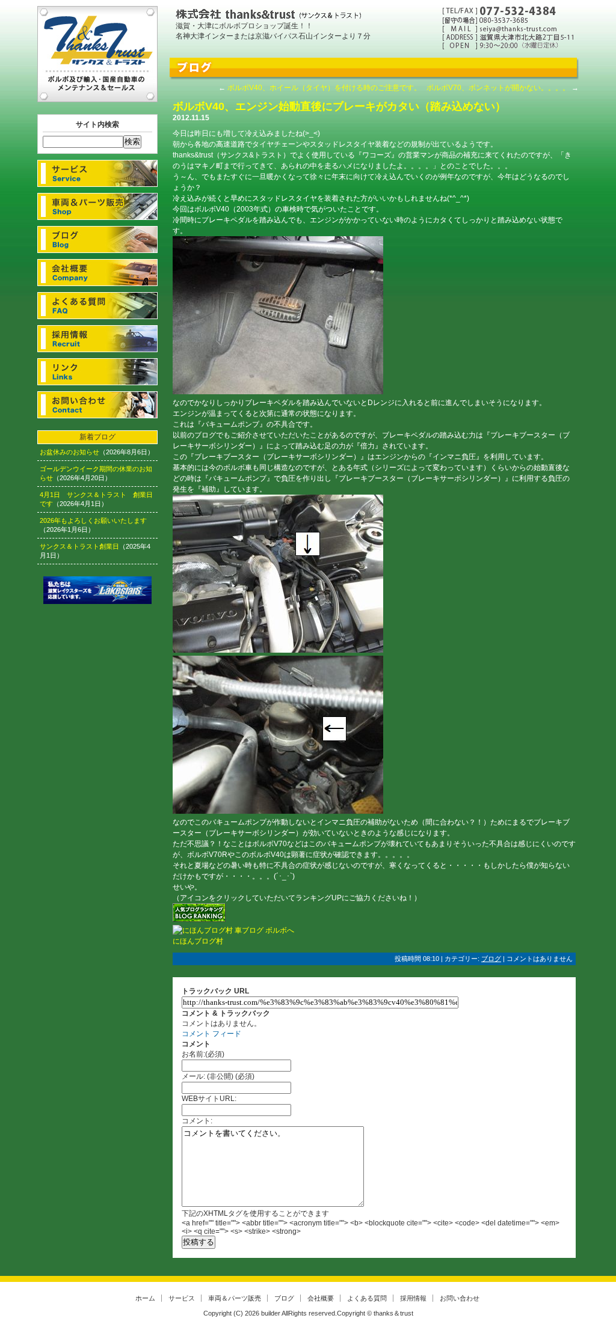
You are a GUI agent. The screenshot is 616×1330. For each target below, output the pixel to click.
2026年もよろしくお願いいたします (93, 520)
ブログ (97, 239)
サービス (97, 173)
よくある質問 (97, 305)
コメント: (197, 1121)
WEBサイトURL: (209, 1098)
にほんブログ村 (198, 941)
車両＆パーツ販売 (97, 206)
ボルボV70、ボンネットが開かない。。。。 (498, 88)
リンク (97, 371)
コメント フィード (211, 1034)
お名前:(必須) (203, 1054)
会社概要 (97, 272)
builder (270, 1313)
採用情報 (97, 338)
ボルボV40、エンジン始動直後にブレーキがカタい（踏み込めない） (339, 106)
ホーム (145, 1298)
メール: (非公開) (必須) (218, 1076)
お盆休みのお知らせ (69, 452)
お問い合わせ (97, 404)
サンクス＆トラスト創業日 (79, 546)
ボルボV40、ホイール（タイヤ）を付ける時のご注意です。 (324, 88)
